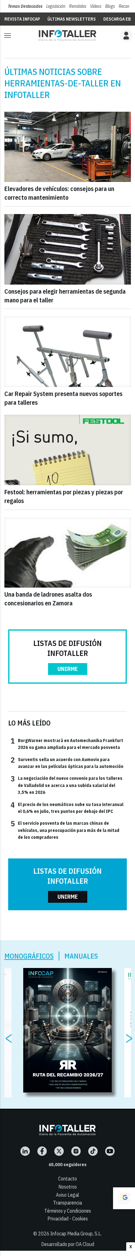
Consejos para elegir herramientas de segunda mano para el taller (65, 295)
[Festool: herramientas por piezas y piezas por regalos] (67, 450)
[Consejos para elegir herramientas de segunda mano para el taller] (67, 249)
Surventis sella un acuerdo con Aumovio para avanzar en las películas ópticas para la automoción (67, 762)
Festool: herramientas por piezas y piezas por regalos (63, 496)
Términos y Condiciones (67, 1211)
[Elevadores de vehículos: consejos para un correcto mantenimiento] (67, 147)
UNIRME (67, 668)
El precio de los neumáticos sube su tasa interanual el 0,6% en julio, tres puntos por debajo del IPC (67, 807)
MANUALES (81, 955)
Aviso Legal (67, 1195)
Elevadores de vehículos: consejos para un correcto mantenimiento (59, 193)
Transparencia (67, 1203)
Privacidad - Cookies (67, 1218)
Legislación (55, 6)
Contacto (67, 1178)
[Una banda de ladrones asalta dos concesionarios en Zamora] (67, 552)
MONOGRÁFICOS (29, 955)
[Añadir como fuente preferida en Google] (124, 1198)
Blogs (110, 6)
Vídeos (95, 6)
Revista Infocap (22, 19)
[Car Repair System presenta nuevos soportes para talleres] (67, 351)
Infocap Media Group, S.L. (76, 1233)
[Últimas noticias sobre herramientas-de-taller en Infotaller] (67, 35)
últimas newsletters (71, 19)
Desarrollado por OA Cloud (67, 1244)
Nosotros (67, 1187)
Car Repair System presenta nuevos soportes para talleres (63, 398)
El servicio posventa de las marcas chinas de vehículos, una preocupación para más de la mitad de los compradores (65, 830)
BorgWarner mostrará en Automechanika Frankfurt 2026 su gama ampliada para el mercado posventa (67, 743)
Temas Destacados (25, 6)
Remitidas (77, 6)
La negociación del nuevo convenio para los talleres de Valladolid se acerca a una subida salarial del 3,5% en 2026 (66, 785)
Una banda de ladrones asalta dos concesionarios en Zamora (48, 598)
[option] (68, 1030)
